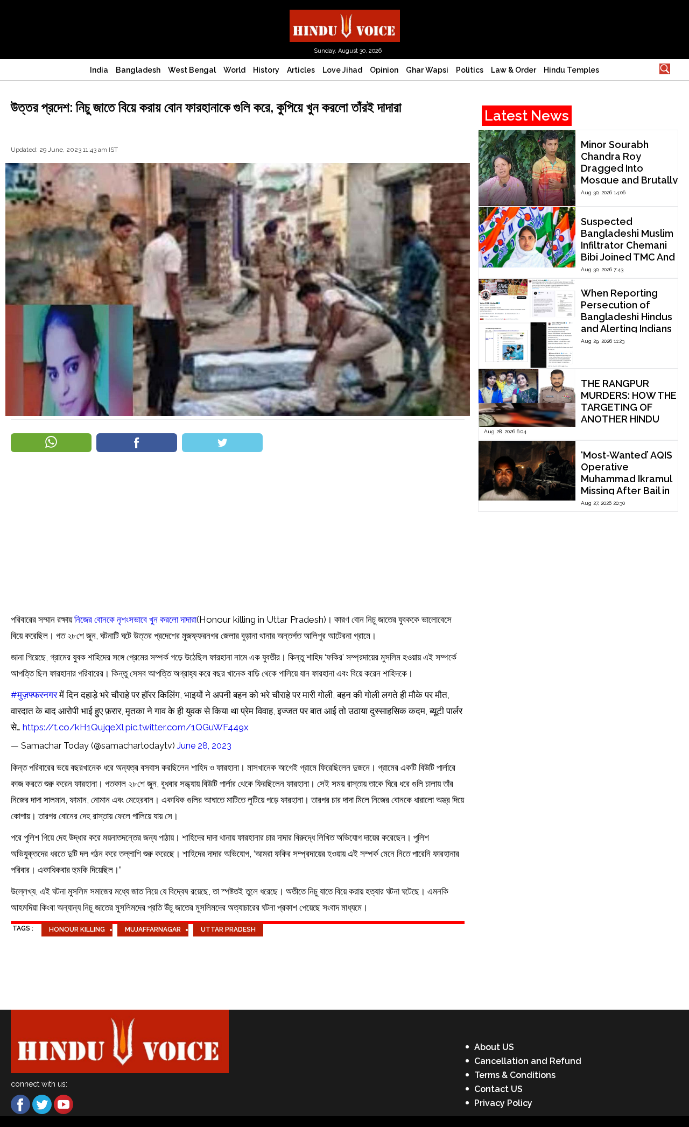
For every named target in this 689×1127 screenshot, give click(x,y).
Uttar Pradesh (228, 929)
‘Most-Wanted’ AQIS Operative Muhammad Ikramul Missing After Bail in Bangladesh (626, 478)
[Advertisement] (238, 531)
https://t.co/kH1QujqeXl (73, 727)
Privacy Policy (503, 1103)
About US (494, 1047)
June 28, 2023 (204, 746)
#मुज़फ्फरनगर (34, 694)
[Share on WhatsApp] (51, 442)
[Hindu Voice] (345, 25)
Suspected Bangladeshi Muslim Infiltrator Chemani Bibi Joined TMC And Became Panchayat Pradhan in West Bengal (628, 257)
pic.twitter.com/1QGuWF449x (187, 727)
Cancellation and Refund (527, 1061)
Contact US (498, 1089)
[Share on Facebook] (136, 442)
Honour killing (77, 929)
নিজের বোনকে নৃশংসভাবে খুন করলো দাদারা (135, 619)
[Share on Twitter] (222, 442)
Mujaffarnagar (153, 929)
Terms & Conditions (515, 1075)
